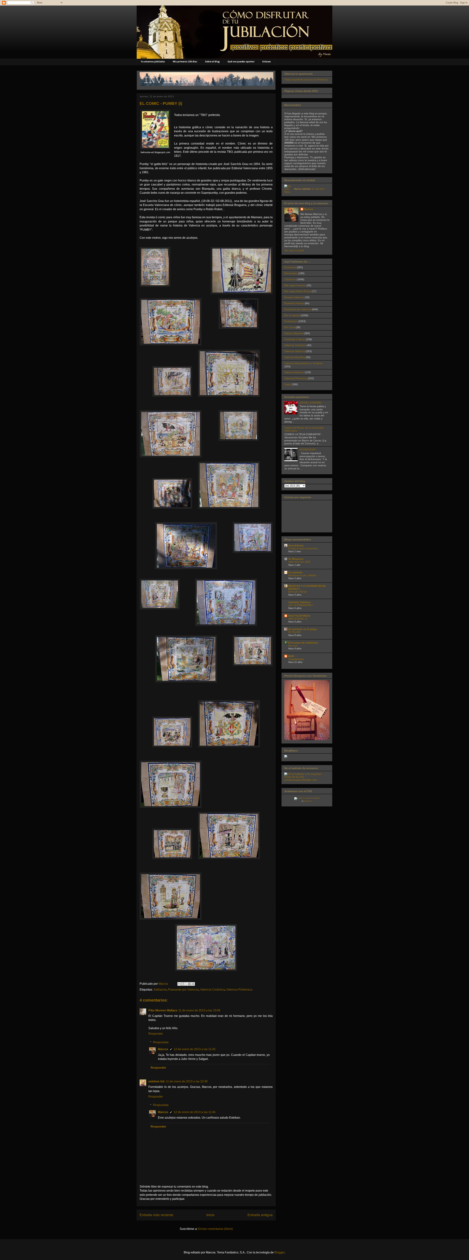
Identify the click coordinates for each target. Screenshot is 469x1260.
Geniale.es (308, 801)
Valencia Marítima (294, 357)
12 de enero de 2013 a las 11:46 (194, 1112)
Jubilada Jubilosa (299, 602)
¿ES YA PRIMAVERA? (300, 605)
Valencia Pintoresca (239, 989)
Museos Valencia (294, 297)
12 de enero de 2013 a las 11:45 (194, 1049)
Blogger (279, 1252)
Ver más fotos (317, 189)
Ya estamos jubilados (153, 61)
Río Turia (289, 327)
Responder (155, 1033)
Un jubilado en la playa (302, 629)
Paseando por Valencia (183, 989)
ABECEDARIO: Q (297, 618)
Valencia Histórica (294, 351)
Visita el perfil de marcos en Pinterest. (306, 79)
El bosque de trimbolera (303, 642)
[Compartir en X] (186, 984)
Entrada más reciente (156, 1215)
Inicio (210, 1215)
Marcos (163, 1049)
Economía (290, 267)
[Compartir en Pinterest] (193, 984)
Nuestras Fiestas (294, 303)
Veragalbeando (296, 659)
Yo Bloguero (296, 558)
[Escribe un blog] (182, 984)
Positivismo (290, 321)
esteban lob (156, 1081)
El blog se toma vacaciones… (304, 548)
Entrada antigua (260, 1215)
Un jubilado (295, 572)
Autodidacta (296, 545)
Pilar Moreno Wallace (162, 1010)
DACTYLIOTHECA (299, 615)
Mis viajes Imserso (295, 285)
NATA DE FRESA (297, 591)
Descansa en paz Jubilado (302, 575)
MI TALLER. (294, 632)
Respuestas (161, 1042)
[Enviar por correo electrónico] (179, 984)
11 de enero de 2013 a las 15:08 (199, 1010)
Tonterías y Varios (294, 339)
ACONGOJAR (308, 449)
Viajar (287, 384)
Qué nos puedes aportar (241, 61)
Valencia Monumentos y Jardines (303, 363)
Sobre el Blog (212, 61)
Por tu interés (292, 315)
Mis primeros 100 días (185, 61)
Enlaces (266, 61)
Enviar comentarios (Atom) (215, 1228)
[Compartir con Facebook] (189, 984)
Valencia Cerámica (212, 989)
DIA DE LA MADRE (310, 402)
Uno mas (293, 645)
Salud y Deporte (293, 333)
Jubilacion (160, 989)
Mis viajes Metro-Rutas (297, 291)
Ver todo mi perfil (294, 250)
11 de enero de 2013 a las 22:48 (187, 1081)
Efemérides (291, 273)
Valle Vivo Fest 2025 (299, 561)
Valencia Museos (294, 372)
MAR (291, 656)
